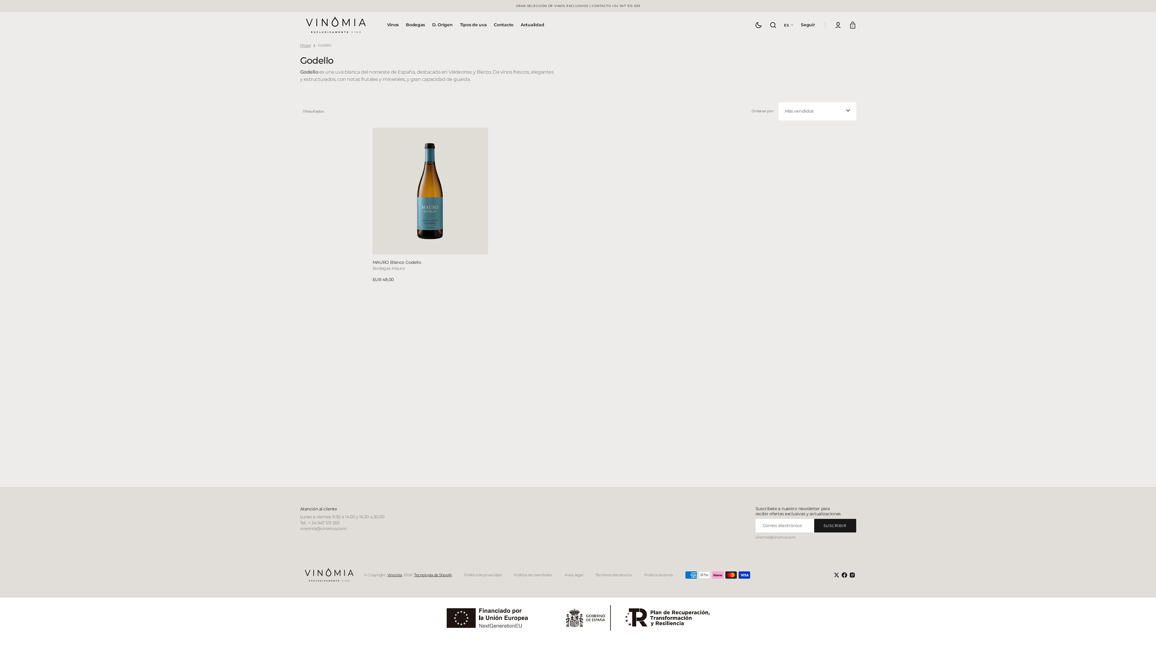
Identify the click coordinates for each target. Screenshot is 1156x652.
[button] (773, 25)
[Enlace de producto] (430, 205)
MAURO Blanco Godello (397, 262)
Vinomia (394, 575)
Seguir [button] (808, 24)
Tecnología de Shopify (433, 575)
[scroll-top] (1143, 639)
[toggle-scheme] (758, 25)
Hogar (305, 45)
